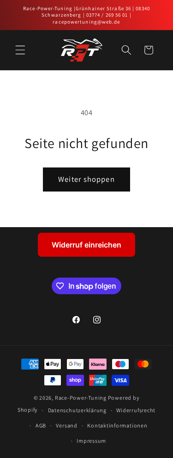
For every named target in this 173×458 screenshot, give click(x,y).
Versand (66, 425)
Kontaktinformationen (117, 425)
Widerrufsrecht (135, 410)
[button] (20, 50)
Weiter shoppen (86, 179)
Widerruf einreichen (86, 244)
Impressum (91, 440)
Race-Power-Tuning (81, 397)
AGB (41, 425)
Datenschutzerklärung (77, 410)
